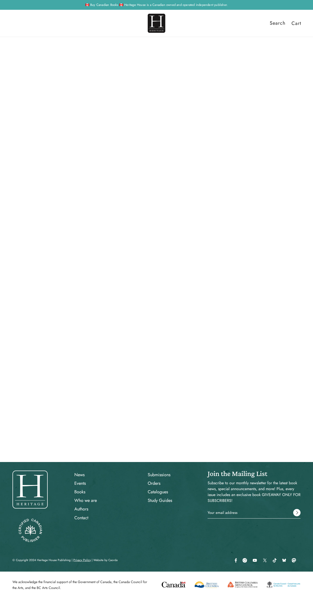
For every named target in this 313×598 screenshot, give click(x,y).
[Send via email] (208, 288)
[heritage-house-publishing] (156, 23)
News (79, 475)
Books (79, 492)
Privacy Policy (82, 560)
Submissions (159, 475)
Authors (81, 509)
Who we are (85, 500)
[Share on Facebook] (185, 288)
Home (187, 56)
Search (278, 23)
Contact (81, 518)
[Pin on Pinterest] (200, 288)
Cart (296, 23)
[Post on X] (192, 288)
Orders (154, 483)
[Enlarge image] (64, 116)
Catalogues (158, 492)
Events (80, 483)
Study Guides (160, 500)
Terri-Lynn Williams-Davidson (210, 101)
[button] (216, 288)
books (199, 56)
